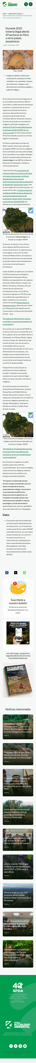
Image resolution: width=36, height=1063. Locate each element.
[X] (16, 573)
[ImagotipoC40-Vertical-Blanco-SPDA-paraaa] (18, 983)
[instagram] (20, 1046)
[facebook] (11, 1046)
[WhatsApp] (24, 573)
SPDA (16, 1052)
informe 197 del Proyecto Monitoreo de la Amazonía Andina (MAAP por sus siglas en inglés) (17, 130)
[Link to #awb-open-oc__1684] (31, 4)
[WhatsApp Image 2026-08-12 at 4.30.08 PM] (18, 664)
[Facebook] (7, 573)
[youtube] (25, 1046)
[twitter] (16, 1046)
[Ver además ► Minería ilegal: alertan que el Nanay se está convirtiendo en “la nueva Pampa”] (17, 321)
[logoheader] (10, 3)
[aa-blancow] (18, 1022)
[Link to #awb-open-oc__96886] (26, 4)
